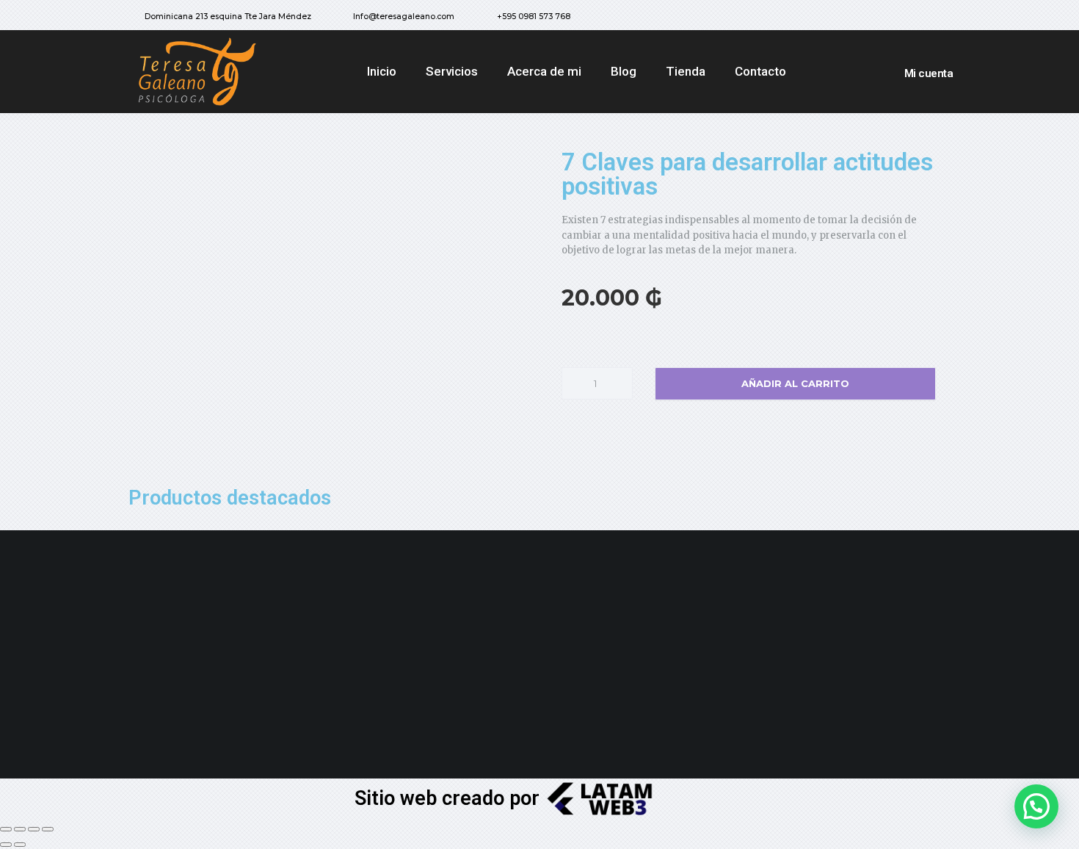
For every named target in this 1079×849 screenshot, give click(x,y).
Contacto (760, 71)
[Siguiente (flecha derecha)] (20, 844)
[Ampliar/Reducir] (48, 829)
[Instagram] (926, 18)
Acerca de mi (544, 71)
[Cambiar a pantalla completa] (34, 829)
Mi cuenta (928, 73)
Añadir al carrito (795, 383)
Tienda (685, 71)
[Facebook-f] (897, 18)
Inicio (381, 71)
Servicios (452, 71)
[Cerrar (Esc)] (6, 829)
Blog (623, 71)
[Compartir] (20, 829)
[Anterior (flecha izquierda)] (6, 844)
